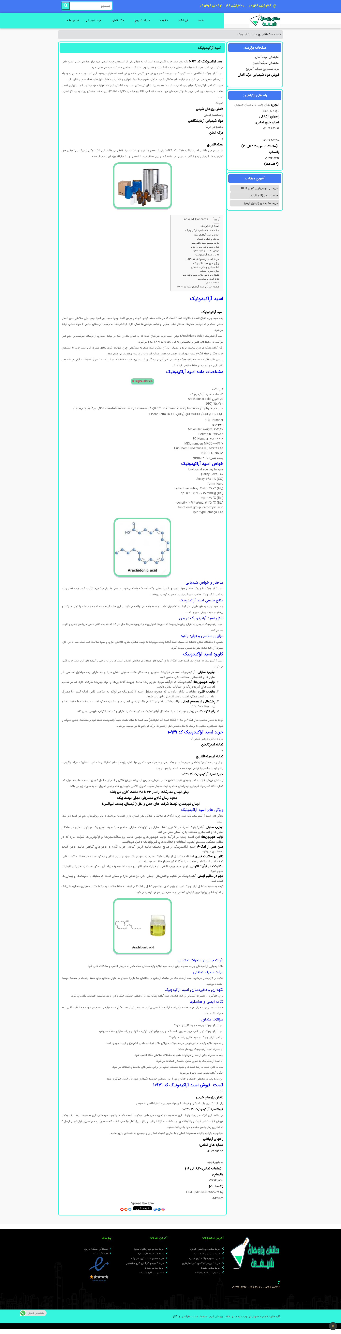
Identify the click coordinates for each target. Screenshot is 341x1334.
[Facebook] (155, 1209)
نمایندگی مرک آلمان (267, 57)
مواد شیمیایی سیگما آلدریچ (262, 69)
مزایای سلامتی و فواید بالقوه (206, 250)
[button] (333, 1326)
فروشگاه (183, 20)
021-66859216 (271, 128)
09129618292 (271, 158)
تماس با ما (72, 20)
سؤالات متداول (212, 283)
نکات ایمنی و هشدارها (208, 279)
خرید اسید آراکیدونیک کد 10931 (202, 259)
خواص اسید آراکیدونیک (206, 235)
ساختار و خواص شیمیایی (207, 239)
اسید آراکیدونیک (209, 226)
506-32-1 (217, 425)
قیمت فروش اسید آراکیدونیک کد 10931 (198, 287)
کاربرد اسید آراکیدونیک (207, 255)
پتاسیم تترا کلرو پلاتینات (207, 1273)
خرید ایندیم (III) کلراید (264, 195)
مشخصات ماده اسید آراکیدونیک (202, 231)
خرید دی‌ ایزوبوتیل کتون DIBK (259, 188)
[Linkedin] (159, 1209)
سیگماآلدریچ (142, 20)
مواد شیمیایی (93, 20)
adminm (217, 1198)
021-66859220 (271, 140)
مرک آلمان (118, 20)
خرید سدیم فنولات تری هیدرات (203, 1259)
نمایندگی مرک (100, 1254)
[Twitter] (129, 1209)
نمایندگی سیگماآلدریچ (265, 63)
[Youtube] (122, 1209)
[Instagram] (163, 1209)
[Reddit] (125, 1209)
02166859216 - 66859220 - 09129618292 (256, 1287)
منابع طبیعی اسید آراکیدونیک (205, 243)
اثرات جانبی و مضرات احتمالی (205, 267)
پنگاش (176, 1316)
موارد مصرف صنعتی (209, 271)
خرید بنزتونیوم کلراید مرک (206, 1254)
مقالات (164, 20)
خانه (200, 20)
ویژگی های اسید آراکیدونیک (206, 263)
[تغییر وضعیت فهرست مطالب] (214, 220)
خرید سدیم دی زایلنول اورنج (261, 203)
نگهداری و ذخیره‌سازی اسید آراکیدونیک (201, 275)
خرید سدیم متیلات (210, 1268)
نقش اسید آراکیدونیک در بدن (205, 247)
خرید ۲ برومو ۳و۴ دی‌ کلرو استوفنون (201, 1263)
